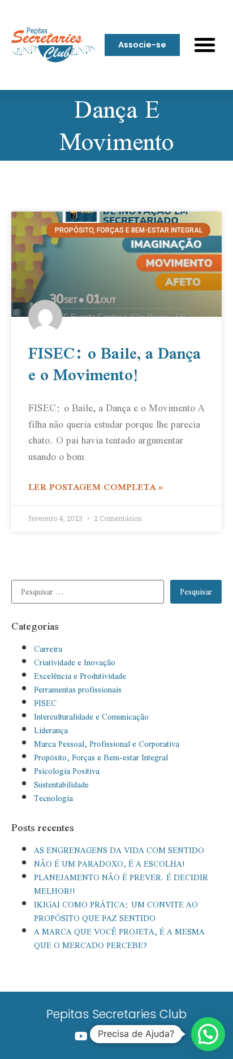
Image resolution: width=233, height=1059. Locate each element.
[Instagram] (104, 1036)
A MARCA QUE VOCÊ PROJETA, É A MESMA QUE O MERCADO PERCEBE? (119, 938)
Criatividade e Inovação (74, 662)
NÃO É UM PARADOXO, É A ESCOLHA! (109, 864)
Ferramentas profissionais (78, 690)
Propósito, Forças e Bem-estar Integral (101, 757)
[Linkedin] (152, 1036)
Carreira (48, 649)
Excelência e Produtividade (80, 676)
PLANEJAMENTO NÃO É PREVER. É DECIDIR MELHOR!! (121, 884)
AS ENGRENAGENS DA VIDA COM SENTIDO (119, 850)
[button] (205, 45)
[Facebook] (128, 1036)
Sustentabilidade (61, 785)
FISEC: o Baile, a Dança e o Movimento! (114, 363)
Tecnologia (53, 798)
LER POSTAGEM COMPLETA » (95, 486)
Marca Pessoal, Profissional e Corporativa (106, 744)
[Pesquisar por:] (90, 592)
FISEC (45, 703)
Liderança (51, 730)
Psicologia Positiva (67, 771)
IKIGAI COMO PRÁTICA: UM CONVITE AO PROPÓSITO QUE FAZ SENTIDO (116, 911)
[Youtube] (81, 1036)
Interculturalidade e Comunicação (91, 717)
